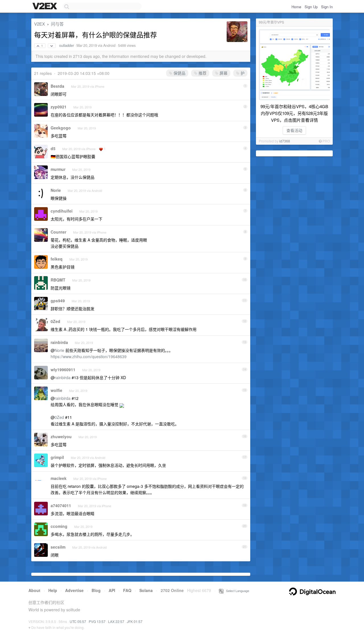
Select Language (236, 590)
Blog (96, 590)
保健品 (178, 73)
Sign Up (311, 6)
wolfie (56, 390)
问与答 (57, 24)
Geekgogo (61, 128)
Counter (58, 232)
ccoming (59, 526)
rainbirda (59, 342)
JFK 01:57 (134, 621)
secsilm (58, 547)
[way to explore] (45, 6)
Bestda (57, 86)
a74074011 (61, 505)
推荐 (201, 73)
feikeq (57, 259)
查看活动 (294, 130)
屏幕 (223, 73)
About (34, 590)
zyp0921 (59, 107)
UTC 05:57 (78, 621)
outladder (66, 45)
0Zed (55, 321)
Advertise (74, 590)
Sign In (327, 6)
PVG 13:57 (97, 621)
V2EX (39, 24)
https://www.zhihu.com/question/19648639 (89, 356)
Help (52, 590)
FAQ (127, 590)
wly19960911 (63, 369)
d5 (53, 148)
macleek (59, 478)
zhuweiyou (61, 436)
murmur (58, 169)
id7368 (284, 140)
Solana (146, 590)
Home (296, 6)
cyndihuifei (62, 211)
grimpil (57, 457)
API (112, 590)
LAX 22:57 (116, 621)
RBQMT (58, 280)
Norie (56, 190)
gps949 (58, 300)
